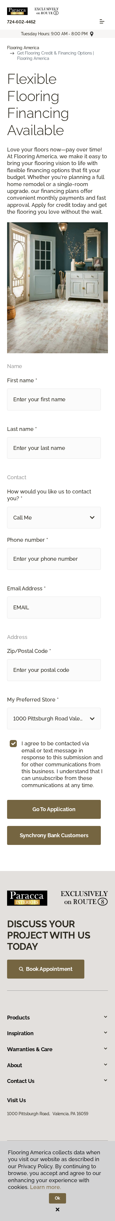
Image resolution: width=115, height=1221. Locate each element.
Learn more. (45, 1187)
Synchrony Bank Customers (54, 835)
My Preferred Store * (33, 699)
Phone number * (27, 540)
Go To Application (53, 809)
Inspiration (20, 1033)
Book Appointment (49, 969)
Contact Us (20, 1081)
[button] (54, 517)
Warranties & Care (29, 1049)
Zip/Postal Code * (29, 651)
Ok (57, 1198)
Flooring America (23, 47)
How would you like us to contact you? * (49, 494)
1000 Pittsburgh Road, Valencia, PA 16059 (47, 1113)
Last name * (22, 429)
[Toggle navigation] (102, 21)
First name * (22, 380)
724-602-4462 (21, 22)
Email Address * (26, 588)
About (14, 1065)
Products (18, 1017)
